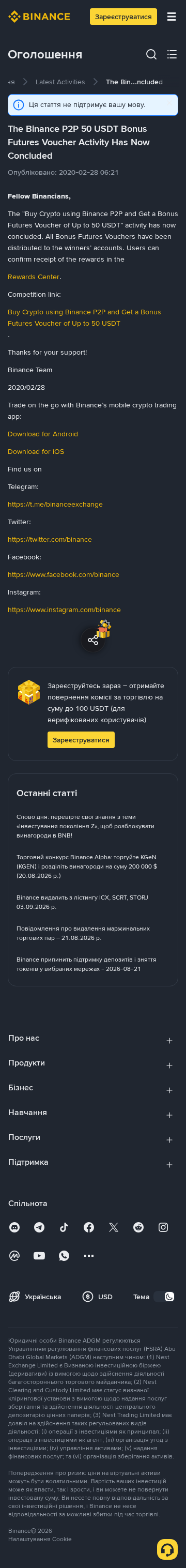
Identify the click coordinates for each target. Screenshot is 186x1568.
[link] (60, 81)
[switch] (164, 1296)
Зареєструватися (123, 16)
